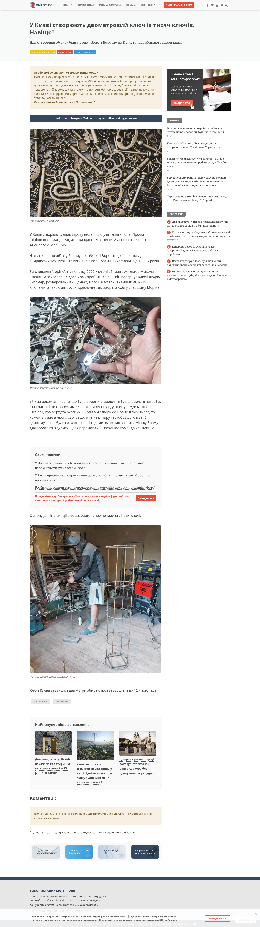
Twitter (87, 118)
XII (66, 239)
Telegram (76, 118)
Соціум (131, 5)
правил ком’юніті (121, 832)
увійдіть (119, 813)
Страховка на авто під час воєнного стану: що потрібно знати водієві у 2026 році (197, 198)
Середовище (86, 5)
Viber (111, 118)
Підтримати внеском (179, 5)
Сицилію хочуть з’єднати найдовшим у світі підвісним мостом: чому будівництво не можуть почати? (95, 773)
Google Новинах (128, 118)
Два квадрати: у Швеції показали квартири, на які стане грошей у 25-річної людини (198, 223)
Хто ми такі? (85, 102)
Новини (67, 5)
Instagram (100, 118)
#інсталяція (40, 701)
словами (43, 271)
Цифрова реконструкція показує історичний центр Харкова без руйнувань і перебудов (195, 250)
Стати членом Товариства (53, 102)
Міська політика (110, 5)
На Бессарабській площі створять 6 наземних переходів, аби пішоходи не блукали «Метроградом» (197, 275)
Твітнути (120, 10)
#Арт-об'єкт (62, 701)
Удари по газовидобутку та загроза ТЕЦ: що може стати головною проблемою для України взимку (197, 162)
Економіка (148, 5)
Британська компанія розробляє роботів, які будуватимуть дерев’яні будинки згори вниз (195, 129)
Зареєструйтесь (98, 813)
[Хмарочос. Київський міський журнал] (41, 5)
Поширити (99, 10)
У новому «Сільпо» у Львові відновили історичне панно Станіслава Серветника (193, 145)
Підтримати (164, 10)
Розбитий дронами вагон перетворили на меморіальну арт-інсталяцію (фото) (95, 487)
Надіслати (141, 10)
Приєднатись (146, 498)
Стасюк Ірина (88, 52)
